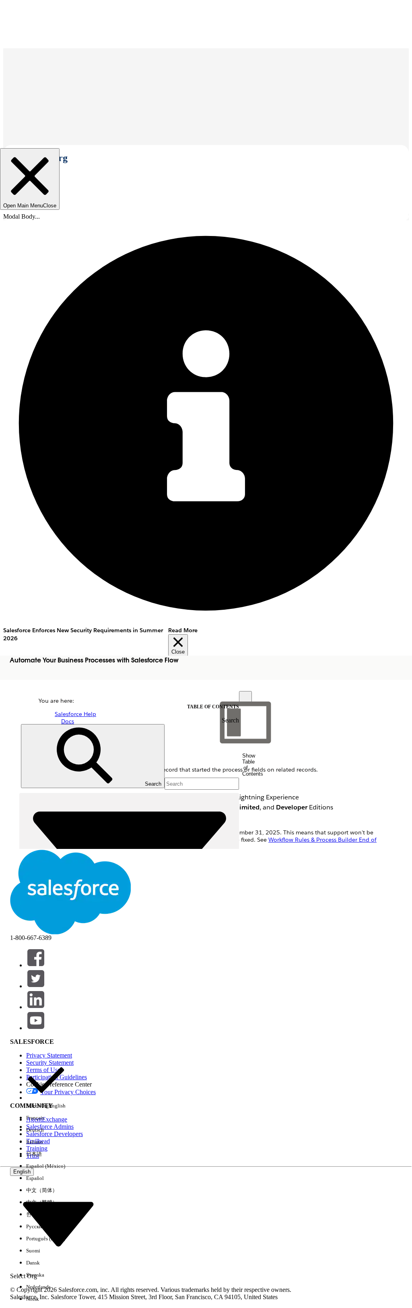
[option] (46, 1086)
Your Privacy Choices (68, 1092)
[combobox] (58, 1223)
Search (230, 720)
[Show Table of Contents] (245, 697)
